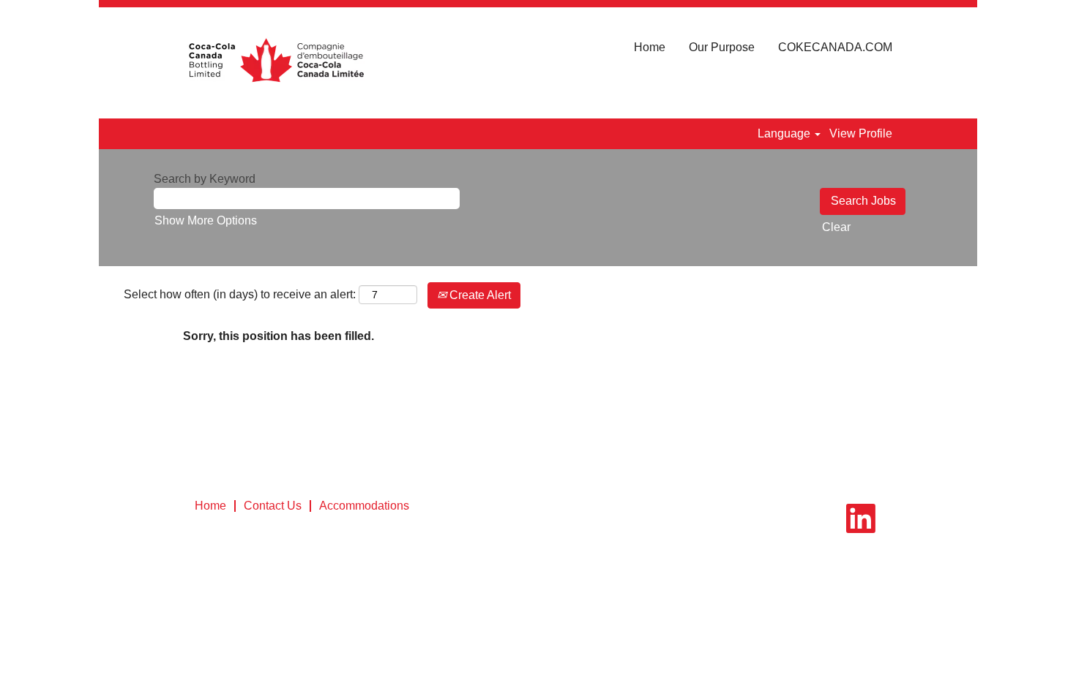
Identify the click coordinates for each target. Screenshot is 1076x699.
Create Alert (479, 295)
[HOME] (275, 63)
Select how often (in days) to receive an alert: (240, 294)
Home (649, 47)
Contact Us (273, 505)
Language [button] (785, 133)
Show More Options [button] (205, 220)
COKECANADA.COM (835, 47)
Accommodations (364, 505)
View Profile (860, 133)
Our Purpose (722, 47)
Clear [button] (836, 227)
